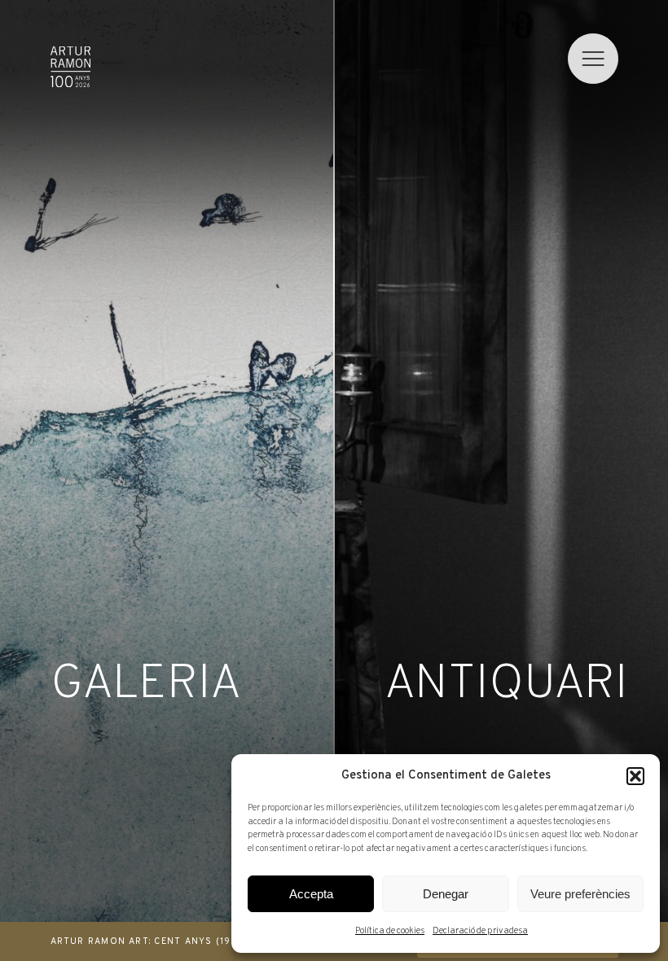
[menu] (593, 58)
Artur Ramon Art (70, 66)
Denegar (445, 894)
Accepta (311, 894)
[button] (635, 776)
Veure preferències (580, 894)
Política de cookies (389, 931)
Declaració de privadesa (480, 931)
